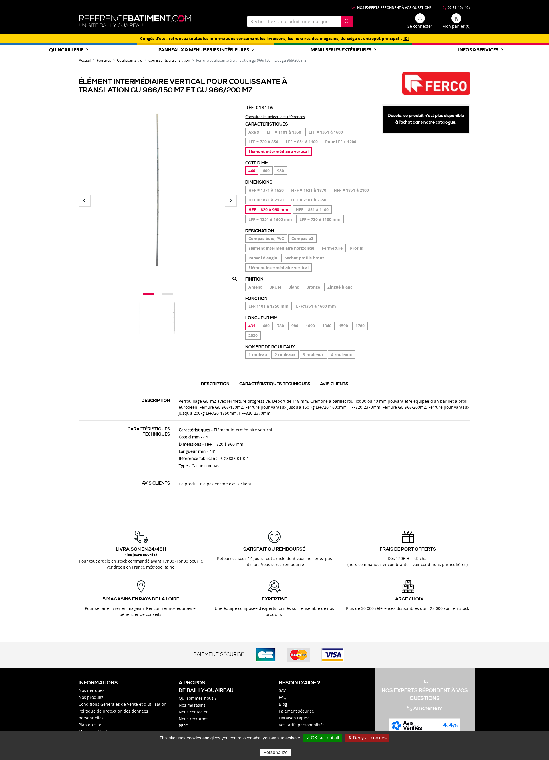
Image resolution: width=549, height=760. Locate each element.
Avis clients (334, 384)
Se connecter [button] (419, 26)
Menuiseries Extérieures (341, 49)
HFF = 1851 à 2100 (351, 190)
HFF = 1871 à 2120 (266, 200)
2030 (253, 335)
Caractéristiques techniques (274, 384)
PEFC (183, 725)
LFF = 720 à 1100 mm (320, 219)
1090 (310, 325)
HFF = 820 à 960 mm (268, 209)
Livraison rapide (294, 718)
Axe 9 (253, 132)
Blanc (293, 287)
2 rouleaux (284, 354)
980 (280, 170)
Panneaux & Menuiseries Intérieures (203, 49)
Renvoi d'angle (262, 258)
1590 (343, 325)
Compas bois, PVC (266, 238)
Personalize (275, 752)
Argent (255, 287)
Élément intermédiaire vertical (278, 151)
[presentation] (85, 201)
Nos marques (91, 690)
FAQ (283, 697)
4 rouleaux (341, 354)
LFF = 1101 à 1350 (284, 132)
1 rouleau (257, 354)
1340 (326, 325)
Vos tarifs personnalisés (302, 724)
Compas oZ (302, 238)
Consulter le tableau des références (275, 116)
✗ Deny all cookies (367, 737)
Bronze (313, 287)
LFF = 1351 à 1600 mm (270, 219)
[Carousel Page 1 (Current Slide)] (148, 294)
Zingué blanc (339, 287)
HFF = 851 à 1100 (312, 209)
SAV (282, 690)
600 (266, 170)
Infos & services (478, 49)
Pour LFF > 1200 (340, 141)
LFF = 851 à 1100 (302, 141)
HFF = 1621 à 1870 (308, 190)
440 (251, 170)
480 (266, 325)
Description (215, 384)
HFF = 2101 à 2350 (308, 200)
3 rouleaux (313, 354)
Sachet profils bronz (304, 258)
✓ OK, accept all (322, 737)
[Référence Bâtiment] (135, 21)
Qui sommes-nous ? (197, 698)
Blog (283, 704)
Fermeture (332, 248)
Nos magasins (192, 705)
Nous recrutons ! (195, 718)
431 (251, 325)
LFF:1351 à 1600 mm (316, 306)
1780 (360, 325)
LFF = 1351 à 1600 (326, 132)
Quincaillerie (66, 49)
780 (280, 325)
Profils (356, 248)
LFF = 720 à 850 (263, 141)
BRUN (275, 287)
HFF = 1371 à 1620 (266, 190)
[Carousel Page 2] (167, 294)
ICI (406, 38)
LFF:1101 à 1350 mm (268, 306)
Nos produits (91, 697)
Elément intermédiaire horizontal (281, 248)
